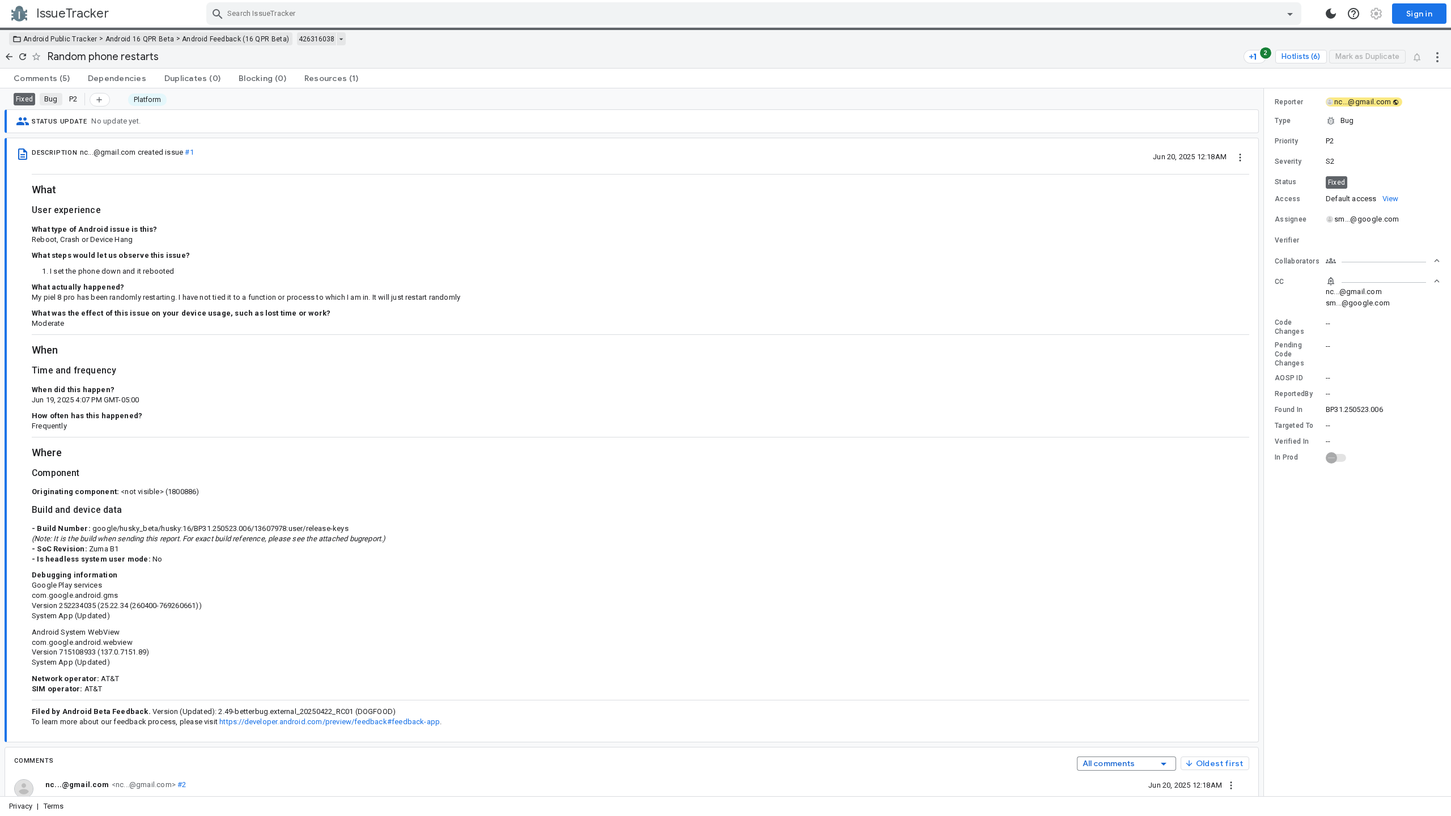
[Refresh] (22, 56)
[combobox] (755, 13)
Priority (1286, 141)
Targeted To (1294, 426)
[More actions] (1437, 57)
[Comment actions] (1231, 785)
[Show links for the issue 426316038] (341, 39)
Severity (1288, 161)
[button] (1357, 120)
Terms (54, 806)
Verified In (1292, 441)
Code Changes (1289, 326)
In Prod (1286, 457)
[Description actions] (1240, 156)
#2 (181, 784)
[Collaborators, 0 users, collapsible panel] (1383, 261)
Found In (1288, 410)
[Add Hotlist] (100, 100)
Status (1286, 182)
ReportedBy (1294, 394)
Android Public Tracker (60, 39)
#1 (189, 152)
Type (1283, 121)
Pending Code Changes (1289, 354)
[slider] (1265, 442)
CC (1279, 282)
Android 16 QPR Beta (140, 39)
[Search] (217, 13)
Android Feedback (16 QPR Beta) (235, 39)
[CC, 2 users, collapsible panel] (1383, 281)
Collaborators (1297, 261)
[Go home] (9, 56)
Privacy (20, 806)
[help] (1353, 13)
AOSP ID (1289, 378)
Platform (148, 100)
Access (1288, 199)
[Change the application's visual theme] (1331, 13)
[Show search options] (1290, 13)
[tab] (42, 78)
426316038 (316, 39)
